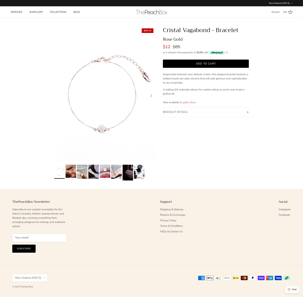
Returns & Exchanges (172, 215)
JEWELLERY (36, 12)
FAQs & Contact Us (171, 231)
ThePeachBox (26, 286)
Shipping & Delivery (171, 209)
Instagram (285, 209)
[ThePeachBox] (151, 12)
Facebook (284, 215)
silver (192, 102)
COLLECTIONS (58, 12)
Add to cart (206, 63)
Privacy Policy (168, 220)
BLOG (76, 12)
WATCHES (16, 12)
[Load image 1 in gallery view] (104, 94)
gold (185, 102)
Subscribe (24, 248)
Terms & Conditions (171, 226)
